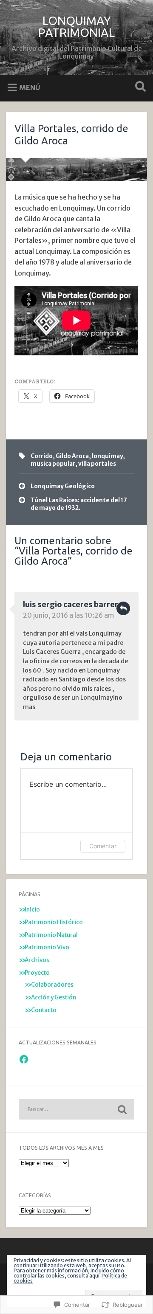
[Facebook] (24, 1059)
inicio (32, 909)
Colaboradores (52, 984)
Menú (29, 87)
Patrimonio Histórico (54, 922)
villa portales (97, 463)
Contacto (44, 1010)
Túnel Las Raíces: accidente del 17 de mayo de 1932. (79, 504)
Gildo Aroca (72, 456)
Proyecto (37, 972)
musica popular (53, 463)
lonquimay (107, 456)
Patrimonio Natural (51, 935)
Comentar (102, 846)
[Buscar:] (76, 1109)
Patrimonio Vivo (47, 947)
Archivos (37, 960)
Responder (123, 608)
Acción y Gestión (53, 997)
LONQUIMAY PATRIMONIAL (76, 26)
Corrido (42, 456)
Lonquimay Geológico (63, 486)
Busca (138, 87)
